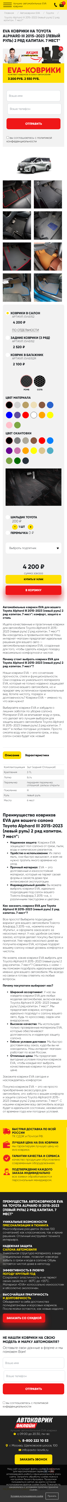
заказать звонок (33, 1459)
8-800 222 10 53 (35, 1440)
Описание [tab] (12, 755)
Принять (52, 1496)
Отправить (33, 124)
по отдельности (25, 330)
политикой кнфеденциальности (25, 1404)
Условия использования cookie (27, 1496)
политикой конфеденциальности (29, 139)
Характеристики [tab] (37, 755)
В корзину (33, 590)
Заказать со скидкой (24, 1318)
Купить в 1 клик (33, 579)
